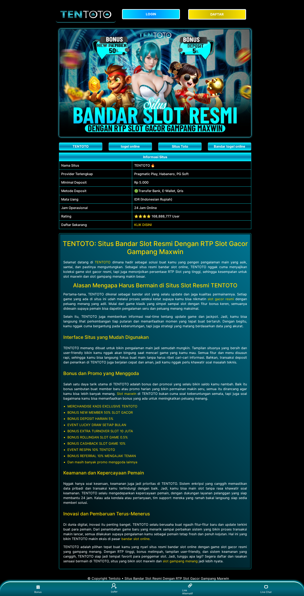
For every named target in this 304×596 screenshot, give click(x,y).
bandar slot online (135, 539)
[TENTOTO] (86, 14)
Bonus (38, 592)
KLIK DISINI (143, 225)
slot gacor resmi (221, 299)
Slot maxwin (126, 394)
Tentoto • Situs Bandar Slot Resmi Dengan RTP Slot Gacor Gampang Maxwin (168, 578)
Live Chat (266, 592)
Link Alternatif (187, 592)
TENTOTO (102, 262)
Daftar (114, 592)
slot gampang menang (180, 561)
